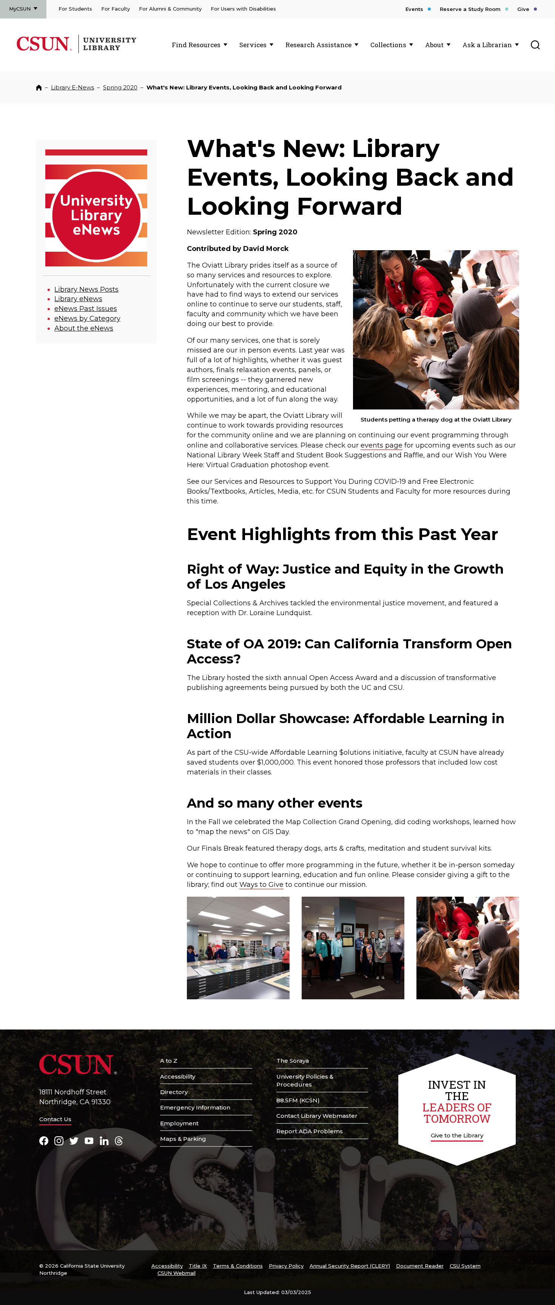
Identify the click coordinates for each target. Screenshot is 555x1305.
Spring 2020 (120, 87)
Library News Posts (86, 289)
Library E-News (72, 87)
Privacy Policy (286, 1266)
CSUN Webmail (176, 1273)
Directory (174, 1092)
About (434, 44)
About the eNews (83, 328)
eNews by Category (87, 318)
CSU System (465, 1266)
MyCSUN (20, 9)
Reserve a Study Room (470, 9)
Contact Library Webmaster (317, 1115)
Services (253, 44)
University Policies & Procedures (304, 1080)
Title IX (198, 1266)
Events (414, 9)
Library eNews (78, 299)
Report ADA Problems (309, 1131)
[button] (238, 948)
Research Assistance (318, 44)
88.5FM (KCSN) (298, 1100)
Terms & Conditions (238, 1266)
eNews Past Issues (85, 309)
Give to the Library (457, 1135)
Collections (388, 44)
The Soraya (292, 1060)
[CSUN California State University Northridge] (46, 52)
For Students (75, 9)
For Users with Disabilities (243, 9)
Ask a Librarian (487, 44)
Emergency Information (195, 1107)
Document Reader (420, 1266)
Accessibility (177, 1076)
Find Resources (196, 44)
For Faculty (115, 9)
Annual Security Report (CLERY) (350, 1266)
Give (523, 9)
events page (381, 445)
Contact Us (55, 1119)
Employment (179, 1123)
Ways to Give (261, 884)
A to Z (168, 1060)
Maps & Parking (183, 1138)
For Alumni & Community (170, 9)
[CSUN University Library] (106, 52)
